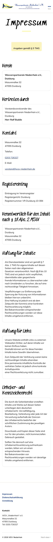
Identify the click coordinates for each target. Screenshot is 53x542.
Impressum (7, 494)
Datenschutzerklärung (12, 497)
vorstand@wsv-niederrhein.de (20, 169)
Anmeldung (7, 500)
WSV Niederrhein (15, 537)
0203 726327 (11, 157)
